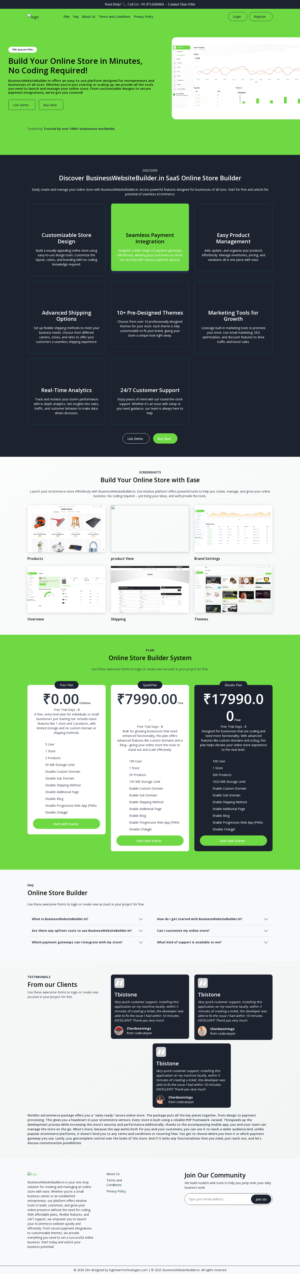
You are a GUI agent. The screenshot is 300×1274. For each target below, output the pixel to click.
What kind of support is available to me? (189, 942)
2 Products (53, 758)
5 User (49, 744)
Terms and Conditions (114, 16)
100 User (135, 761)
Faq (75, 16)
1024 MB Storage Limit (229, 781)
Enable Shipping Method (146, 802)
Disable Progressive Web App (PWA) (71, 805)
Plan (66, 16)
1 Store (50, 751)
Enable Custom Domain (146, 788)
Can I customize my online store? (183, 930)
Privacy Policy (143, 16)
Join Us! (261, 1199)
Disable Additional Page (62, 792)
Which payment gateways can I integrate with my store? (77, 942)
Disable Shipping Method (63, 785)
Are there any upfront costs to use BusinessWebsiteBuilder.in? (82, 930)
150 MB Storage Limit (144, 781)
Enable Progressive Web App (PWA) (154, 822)
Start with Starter (65, 824)
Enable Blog (137, 815)
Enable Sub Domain (143, 795)
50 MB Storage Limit (60, 765)
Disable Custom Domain (62, 771)
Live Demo (21, 105)
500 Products (222, 775)
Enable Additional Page (145, 809)
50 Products (137, 775)
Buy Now (50, 105)
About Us (88, 16)
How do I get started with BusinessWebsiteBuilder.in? (199, 919)
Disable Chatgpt (56, 812)
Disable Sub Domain (59, 778)
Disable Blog (54, 799)
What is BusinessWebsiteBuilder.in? (60, 919)
